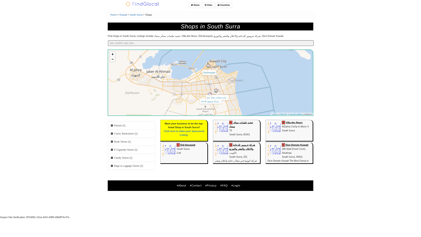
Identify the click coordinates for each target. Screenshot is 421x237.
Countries (224, 5)
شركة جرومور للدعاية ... (211, 101)
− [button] (112, 59)
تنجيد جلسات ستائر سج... (217, 97)
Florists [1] (119, 125)
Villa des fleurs (294, 122)
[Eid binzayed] (208, 66)
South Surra (136, 14)
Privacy (212, 185)
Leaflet (274, 114)
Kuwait (123, 14)
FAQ (225, 185)
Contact (196, 185)
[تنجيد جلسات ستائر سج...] (216, 91)
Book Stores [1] (122, 141)
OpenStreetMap (295, 114)
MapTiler (283, 114)
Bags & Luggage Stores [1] (128, 165)
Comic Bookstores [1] (125, 133)
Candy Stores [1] (122, 157)
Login (236, 185)
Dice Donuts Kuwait (296, 145)
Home (196, 5)
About (182, 185)
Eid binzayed (209, 72)
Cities (209, 5)
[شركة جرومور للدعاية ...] (210, 94)
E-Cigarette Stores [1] (125, 149)
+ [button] (112, 54)
